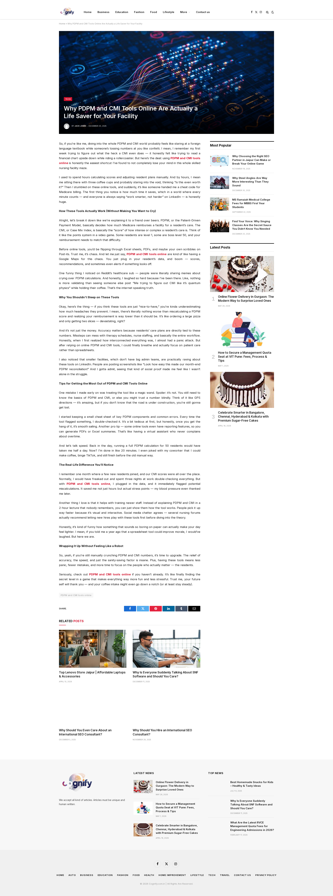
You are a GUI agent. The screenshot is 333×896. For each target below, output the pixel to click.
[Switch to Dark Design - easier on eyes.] (272, 12)
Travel (225, 875)
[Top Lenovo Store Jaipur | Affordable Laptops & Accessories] (92, 649)
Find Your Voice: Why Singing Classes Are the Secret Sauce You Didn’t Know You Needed (251, 225)
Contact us (203, 12)
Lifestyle (168, 12)
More (183, 12)
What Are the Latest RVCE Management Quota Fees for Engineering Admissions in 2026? (252, 826)
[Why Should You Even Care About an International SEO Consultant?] (92, 707)
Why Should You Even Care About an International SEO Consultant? (85, 732)
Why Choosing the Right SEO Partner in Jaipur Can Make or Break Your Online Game (251, 160)
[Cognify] (67, 12)
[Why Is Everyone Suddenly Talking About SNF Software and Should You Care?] (166, 649)
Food (153, 12)
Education (121, 12)
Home (88, 12)
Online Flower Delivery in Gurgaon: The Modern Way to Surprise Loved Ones (246, 298)
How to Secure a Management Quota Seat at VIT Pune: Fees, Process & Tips (244, 356)
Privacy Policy (265, 875)
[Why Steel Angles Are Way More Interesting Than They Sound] (219, 182)
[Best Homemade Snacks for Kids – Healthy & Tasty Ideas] (217, 786)
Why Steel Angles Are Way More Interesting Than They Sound (250, 181)
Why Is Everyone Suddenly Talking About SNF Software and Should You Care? (165, 674)
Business (103, 12)
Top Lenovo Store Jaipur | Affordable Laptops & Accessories (92, 674)
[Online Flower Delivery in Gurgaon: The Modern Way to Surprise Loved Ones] (242, 274)
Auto (72, 875)
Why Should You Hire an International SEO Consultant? (162, 732)
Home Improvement (172, 875)
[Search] (267, 12)
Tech (68, 99)
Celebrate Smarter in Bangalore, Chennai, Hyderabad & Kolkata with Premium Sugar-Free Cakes (243, 416)
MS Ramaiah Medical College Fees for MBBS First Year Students (251, 203)
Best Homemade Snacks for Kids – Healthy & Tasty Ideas (251, 783)
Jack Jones (80, 126)
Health (149, 875)
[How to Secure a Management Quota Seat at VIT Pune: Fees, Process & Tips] (242, 330)
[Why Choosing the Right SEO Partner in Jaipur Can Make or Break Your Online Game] (219, 160)
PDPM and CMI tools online (76, 595)
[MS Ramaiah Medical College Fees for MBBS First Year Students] (219, 204)
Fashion (139, 12)
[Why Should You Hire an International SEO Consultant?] (166, 707)
